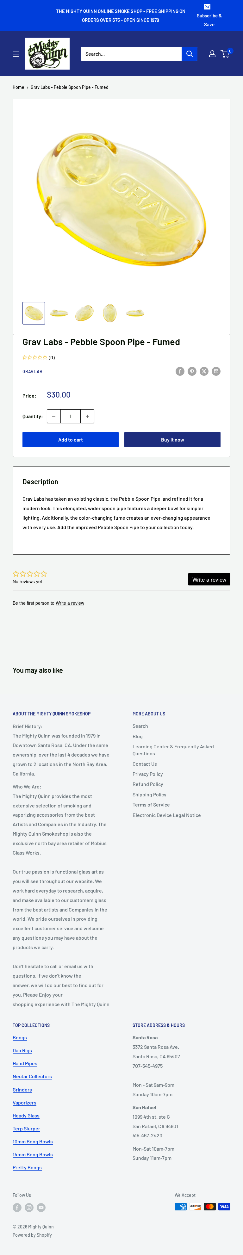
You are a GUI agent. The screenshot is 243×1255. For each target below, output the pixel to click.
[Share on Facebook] (180, 371)
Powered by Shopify (32, 1235)
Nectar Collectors (32, 1076)
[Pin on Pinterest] (192, 371)
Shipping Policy (149, 794)
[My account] (212, 53)
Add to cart (70, 439)
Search (140, 726)
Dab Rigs (22, 1050)
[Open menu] (16, 54)
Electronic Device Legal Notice (167, 815)
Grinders (22, 1089)
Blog (138, 736)
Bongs (20, 1037)
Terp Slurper (26, 1128)
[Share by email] (216, 371)
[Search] (189, 54)
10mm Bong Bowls (33, 1141)
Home (18, 87)
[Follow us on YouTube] (41, 1207)
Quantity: (32, 416)
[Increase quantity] (87, 416)
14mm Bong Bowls (33, 1154)
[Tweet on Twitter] (204, 371)
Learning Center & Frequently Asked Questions (173, 749)
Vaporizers (24, 1102)
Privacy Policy (148, 774)
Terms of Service (151, 804)
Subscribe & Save (209, 20)
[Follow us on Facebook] (17, 1207)
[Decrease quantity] (53, 416)
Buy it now (172, 439)
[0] (225, 54)
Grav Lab (32, 371)
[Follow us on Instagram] (29, 1207)
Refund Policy (148, 784)
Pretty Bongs (27, 1167)
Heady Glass (26, 1115)
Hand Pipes (25, 1063)
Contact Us (145, 764)
